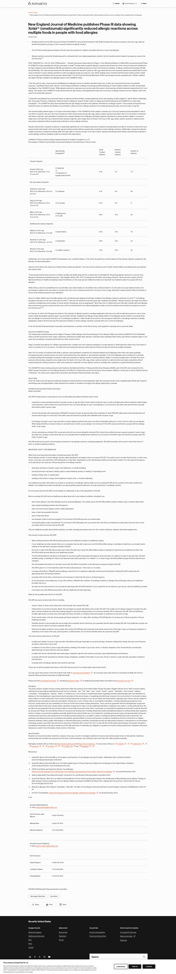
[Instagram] (44, 956)
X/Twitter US (68, 746)
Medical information (126, 936)
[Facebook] (34, 956)
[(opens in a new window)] (116, 744)
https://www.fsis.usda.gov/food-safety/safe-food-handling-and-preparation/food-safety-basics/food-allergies (72, 771)
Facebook (35, 746)
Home (30, 12)
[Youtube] (49, 956)
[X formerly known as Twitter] (39, 956)
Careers (31, 947)
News (36, 12)
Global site (123, 940)
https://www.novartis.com (65, 744)
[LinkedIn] (30, 956)
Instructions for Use (123, 681)
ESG (29, 940)
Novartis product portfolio (98, 936)
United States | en (130, 3)
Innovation (54, 896)
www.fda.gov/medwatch (81, 673)
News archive (63, 932)
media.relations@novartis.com (46, 807)
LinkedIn (121, 744)
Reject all (135, 966)
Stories (61, 940)
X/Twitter (50, 746)
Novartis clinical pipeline (97, 932)
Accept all (149, 966)
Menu (145, 3)
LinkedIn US (137, 744)
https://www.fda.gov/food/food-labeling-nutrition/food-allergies (72, 793)
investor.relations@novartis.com (46, 846)
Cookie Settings (120, 966)
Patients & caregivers (35, 932)
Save (64, 904)
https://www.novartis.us (86, 744)
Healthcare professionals (36, 936)
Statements (62, 936)
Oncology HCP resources (128, 932)
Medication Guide (72, 681)
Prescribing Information (47, 681)
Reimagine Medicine (37, 896)
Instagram (85, 746)
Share (37, 904)
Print (51, 904)
